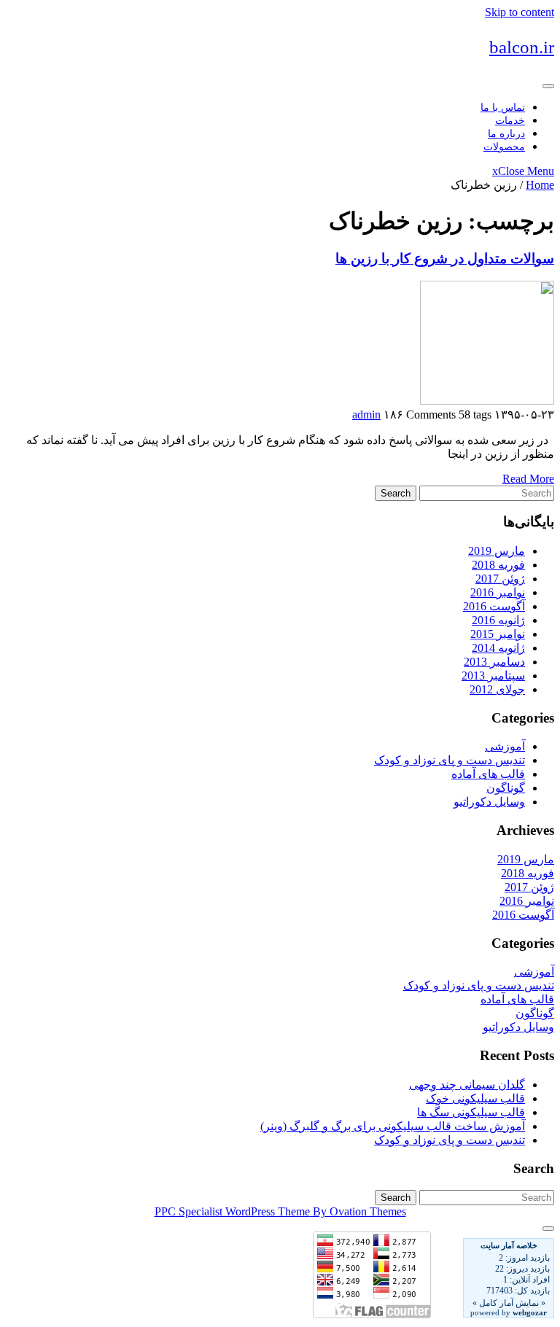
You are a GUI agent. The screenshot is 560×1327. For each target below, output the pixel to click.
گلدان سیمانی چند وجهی (467, 1084)
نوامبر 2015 (497, 634)
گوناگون (505, 788)
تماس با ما (503, 107)
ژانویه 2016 (498, 620)
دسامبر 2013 (494, 661)
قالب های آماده (488, 774)
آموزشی (505, 746)
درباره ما (506, 133)
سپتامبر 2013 (493, 675)
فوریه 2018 (498, 565)
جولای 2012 (497, 689)
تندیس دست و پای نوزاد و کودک (449, 760)
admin (366, 414)
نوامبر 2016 (497, 592)
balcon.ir (521, 47)
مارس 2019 (496, 551)
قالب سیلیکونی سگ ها (471, 1112)
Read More (528, 478)
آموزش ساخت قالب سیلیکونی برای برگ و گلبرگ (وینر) (392, 1126)
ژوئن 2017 (500, 578)
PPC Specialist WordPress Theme (280, 1211)
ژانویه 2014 (498, 648)
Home (540, 185)
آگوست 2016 (494, 606)
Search (396, 493)
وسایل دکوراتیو (489, 801)
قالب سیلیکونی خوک (475, 1098)
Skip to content (519, 12)
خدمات (510, 120)
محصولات (504, 146)
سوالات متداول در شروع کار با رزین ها (444, 258)
